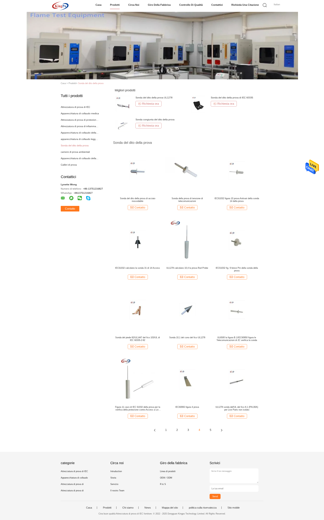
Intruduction (116, 471)
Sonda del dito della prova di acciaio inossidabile (137, 199)
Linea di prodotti (168, 471)
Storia (113, 477)
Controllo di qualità (191, 4)
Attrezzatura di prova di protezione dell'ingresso (80, 119)
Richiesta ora (150, 103)
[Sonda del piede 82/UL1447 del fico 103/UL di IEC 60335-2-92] (137, 309)
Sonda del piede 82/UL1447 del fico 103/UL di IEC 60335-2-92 (137, 338)
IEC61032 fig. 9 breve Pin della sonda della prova (237, 269)
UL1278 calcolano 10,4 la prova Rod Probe (187, 268)
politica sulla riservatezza (203, 507)
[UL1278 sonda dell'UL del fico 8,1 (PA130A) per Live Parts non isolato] (236, 379)
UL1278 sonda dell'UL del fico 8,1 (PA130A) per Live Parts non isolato (236, 408)
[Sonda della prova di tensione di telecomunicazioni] (187, 170)
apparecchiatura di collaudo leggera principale (80, 139)
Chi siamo (127, 507)
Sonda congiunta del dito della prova (155, 119)
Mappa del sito (170, 507)
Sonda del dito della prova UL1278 (154, 97)
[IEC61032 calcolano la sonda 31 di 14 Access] (137, 240)
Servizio (114, 484)
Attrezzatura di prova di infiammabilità (80, 126)
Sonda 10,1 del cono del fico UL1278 (187, 337)
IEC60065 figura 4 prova (187, 407)
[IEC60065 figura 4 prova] (187, 379)
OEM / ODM (166, 477)
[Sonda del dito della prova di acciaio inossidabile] (137, 170)
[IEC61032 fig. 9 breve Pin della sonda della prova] (236, 240)
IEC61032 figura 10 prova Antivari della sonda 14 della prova (236, 199)
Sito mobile (233, 507)
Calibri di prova (69, 164)
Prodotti (115, 4)
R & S (163, 484)
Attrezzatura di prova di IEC (75, 107)
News (147, 507)
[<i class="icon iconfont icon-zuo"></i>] (154, 430)
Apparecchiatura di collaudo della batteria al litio (80, 132)
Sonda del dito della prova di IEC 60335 (232, 97)
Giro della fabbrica (159, 4)
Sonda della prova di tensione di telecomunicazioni (187, 199)
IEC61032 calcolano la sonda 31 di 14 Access (137, 268)
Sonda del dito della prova (90, 83)
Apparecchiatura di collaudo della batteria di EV (80, 158)
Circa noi (133, 4)
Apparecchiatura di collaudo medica (80, 113)
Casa (98, 4)
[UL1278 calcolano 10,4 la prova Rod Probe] (187, 240)
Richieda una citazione (245, 4)
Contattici (217, 4)
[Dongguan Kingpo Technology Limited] (60, 5)
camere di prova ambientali (75, 152)
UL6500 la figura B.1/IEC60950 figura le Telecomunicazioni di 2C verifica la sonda (237, 338)
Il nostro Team (117, 490)
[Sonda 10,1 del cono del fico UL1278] (187, 309)
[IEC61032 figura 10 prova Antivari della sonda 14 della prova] (236, 170)
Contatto (70, 208)
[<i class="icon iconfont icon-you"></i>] (221, 430)
